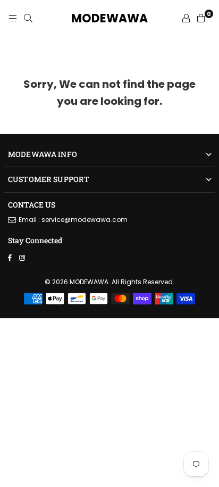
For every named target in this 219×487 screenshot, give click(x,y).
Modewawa (109, 18)
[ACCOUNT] (186, 19)
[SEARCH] (28, 19)
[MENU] (12, 19)
